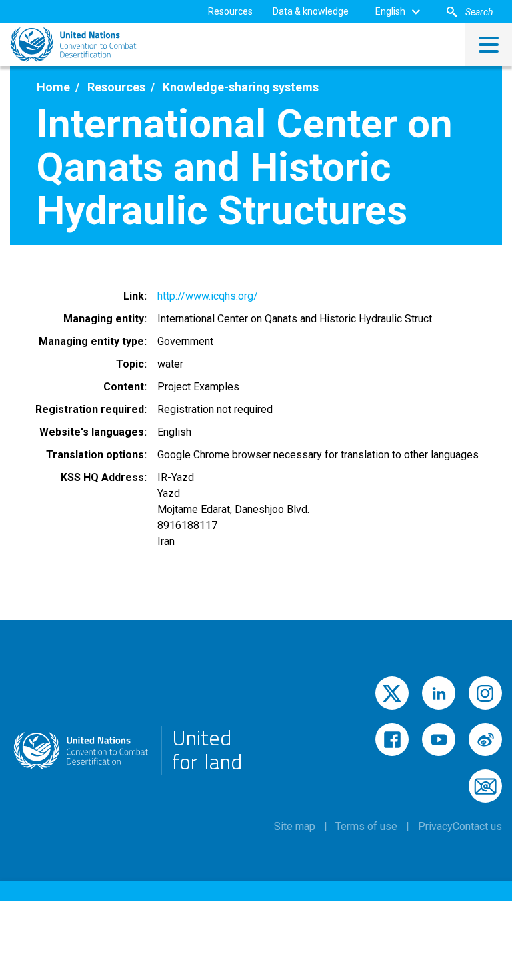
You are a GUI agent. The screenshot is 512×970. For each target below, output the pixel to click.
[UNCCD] (73, 45)
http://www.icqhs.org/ (207, 296)
